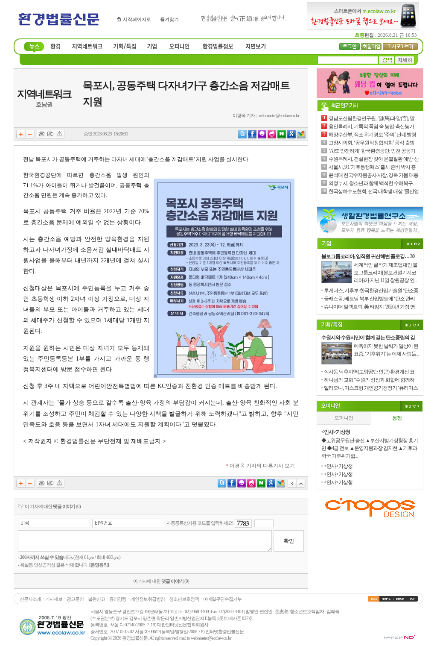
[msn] (301, 137)
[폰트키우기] (21, 137)
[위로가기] (301, 486)
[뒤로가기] (292, 486)
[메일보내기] (50, 137)
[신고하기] (59, 137)
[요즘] (272, 137)
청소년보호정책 (184, 599)
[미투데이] (262, 137)
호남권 (44, 104)
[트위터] (242, 137)
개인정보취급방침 (148, 599)
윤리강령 (117, 599)
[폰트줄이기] (30, 137)
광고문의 (75, 599)
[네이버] (281, 137)
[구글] (291, 137)
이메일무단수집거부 (222, 599)
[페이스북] (252, 137)
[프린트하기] (41, 137)
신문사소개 (30, 599)
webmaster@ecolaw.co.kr (279, 115)
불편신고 (96, 599)
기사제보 (53, 599)
